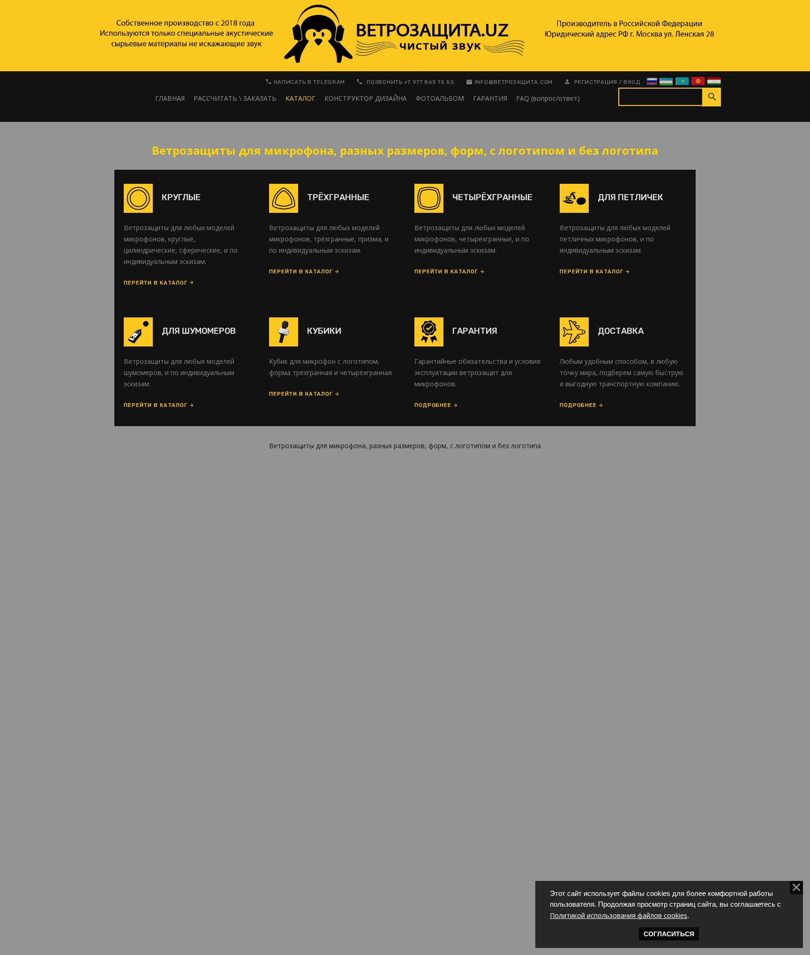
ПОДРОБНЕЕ (432, 405)
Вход (631, 82)
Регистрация (595, 82)
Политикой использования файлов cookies (618, 915)
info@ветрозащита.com (514, 82)
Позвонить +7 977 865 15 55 (411, 82)
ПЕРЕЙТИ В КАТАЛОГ (156, 283)
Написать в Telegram (309, 82)
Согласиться (669, 934)
